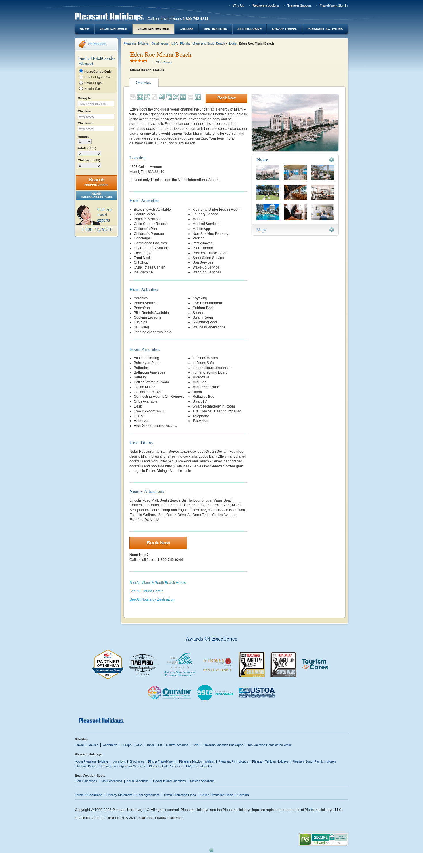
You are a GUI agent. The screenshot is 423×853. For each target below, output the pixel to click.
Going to (84, 98)
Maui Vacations (111, 781)
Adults (87, 148)
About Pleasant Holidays (92, 761)
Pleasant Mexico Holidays (197, 761)
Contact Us (204, 766)
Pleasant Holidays (136, 43)
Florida (185, 43)
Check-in (84, 111)
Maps (261, 229)
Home (84, 29)
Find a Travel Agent (161, 761)
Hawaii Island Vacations (169, 781)
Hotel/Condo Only (98, 71)
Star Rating (164, 62)
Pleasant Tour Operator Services (122, 766)
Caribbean (110, 745)
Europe (126, 745)
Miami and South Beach (208, 43)
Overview (144, 82)
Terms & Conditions (88, 795)
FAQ (189, 766)
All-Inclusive (249, 29)
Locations (119, 761)
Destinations (215, 29)
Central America (177, 745)
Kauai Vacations (138, 781)
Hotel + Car (92, 88)
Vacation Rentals (153, 29)
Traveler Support (299, 5)
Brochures (137, 761)
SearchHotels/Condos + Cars (96, 195)
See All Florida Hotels (146, 591)
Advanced (86, 63)
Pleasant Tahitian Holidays (270, 761)
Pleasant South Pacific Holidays (314, 761)
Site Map (81, 739)
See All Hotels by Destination (152, 599)
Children (89, 160)
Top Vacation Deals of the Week (269, 745)
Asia (196, 745)
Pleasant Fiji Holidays (233, 761)
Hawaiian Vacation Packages (223, 745)
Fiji (160, 745)
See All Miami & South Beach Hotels (157, 583)
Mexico (93, 745)
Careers (243, 795)
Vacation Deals (113, 29)
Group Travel (284, 29)
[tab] (295, 159)
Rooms (83, 136)
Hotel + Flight (93, 83)
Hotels (232, 43)
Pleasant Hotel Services (165, 766)
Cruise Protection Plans (216, 795)
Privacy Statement (119, 795)
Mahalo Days (86, 766)
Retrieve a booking (266, 5)
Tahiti (150, 745)
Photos (262, 160)
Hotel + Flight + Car (97, 77)
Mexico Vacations (202, 781)
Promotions (97, 43)
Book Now (227, 98)
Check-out (86, 123)
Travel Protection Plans (179, 795)
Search (96, 182)
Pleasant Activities (325, 29)
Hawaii (79, 745)
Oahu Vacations (86, 781)
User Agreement (147, 795)
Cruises (186, 29)
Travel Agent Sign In (334, 5)
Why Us (238, 5)
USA (174, 43)
